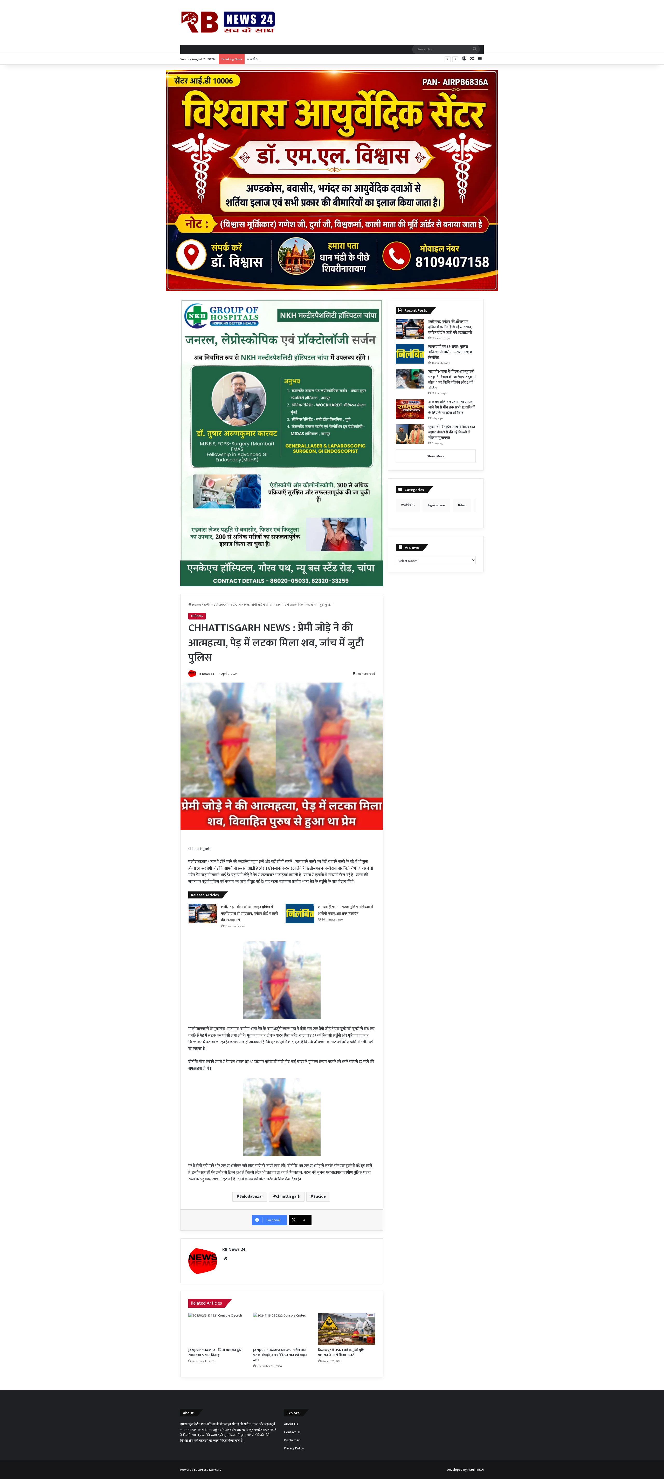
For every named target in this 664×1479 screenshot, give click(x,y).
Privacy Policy (294, 1448)
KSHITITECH (475, 1470)
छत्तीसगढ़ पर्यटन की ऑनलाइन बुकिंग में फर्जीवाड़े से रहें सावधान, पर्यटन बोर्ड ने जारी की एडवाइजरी (249, 913)
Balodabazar (251, 1196)
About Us (291, 1424)
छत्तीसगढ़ (210, 605)
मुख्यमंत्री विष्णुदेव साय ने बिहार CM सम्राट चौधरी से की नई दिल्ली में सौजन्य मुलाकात (451, 432)
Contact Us (292, 1432)
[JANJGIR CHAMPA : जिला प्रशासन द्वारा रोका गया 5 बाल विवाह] (216, 1329)
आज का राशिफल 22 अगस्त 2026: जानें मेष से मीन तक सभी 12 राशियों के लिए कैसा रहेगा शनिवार (451, 407)
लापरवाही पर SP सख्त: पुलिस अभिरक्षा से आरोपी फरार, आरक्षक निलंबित (450, 352)
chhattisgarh (288, 1196)
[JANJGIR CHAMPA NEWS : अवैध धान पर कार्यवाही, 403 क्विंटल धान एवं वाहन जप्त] (281, 1329)
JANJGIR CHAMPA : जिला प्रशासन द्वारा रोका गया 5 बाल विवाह (215, 1352)
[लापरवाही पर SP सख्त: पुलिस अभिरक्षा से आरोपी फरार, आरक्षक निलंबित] (300, 913)
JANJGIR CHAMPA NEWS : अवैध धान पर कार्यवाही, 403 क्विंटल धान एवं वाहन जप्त (280, 1355)
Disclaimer (292, 1440)
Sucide (319, 1196)
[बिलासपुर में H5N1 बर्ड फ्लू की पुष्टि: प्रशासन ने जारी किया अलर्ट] (346, 1329)
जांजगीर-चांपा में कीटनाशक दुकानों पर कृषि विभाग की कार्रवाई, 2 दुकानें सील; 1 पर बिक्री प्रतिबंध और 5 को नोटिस (315, 59)
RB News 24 (206, 673)
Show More (436, 456)
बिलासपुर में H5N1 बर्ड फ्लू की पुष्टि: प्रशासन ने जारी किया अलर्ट (341, 1352)
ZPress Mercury (209, 1470)
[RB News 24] (228, 22)
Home (196, 605)
